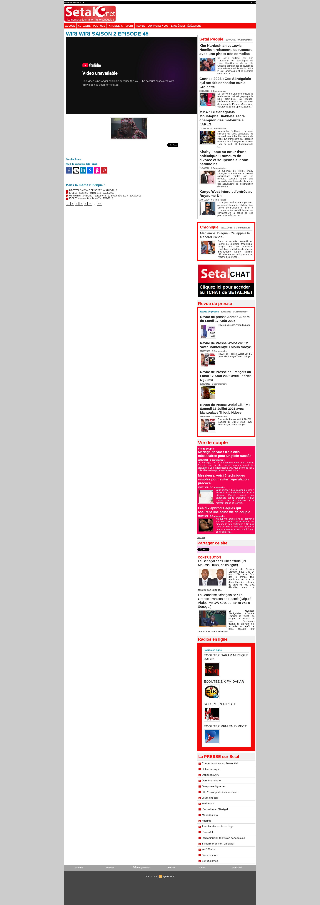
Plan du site (151, 876)
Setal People (211, 39)
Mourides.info (210, 814)
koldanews (208, 803)
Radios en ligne (213, 650)
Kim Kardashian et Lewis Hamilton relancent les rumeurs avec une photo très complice (226, 50)
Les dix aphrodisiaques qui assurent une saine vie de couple (224, 510)
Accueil (70, 26)
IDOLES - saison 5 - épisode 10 (85, 193)
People (140, 26)
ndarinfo (206, 820)
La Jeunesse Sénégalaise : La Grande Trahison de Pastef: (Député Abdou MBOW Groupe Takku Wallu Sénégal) (224, 600)
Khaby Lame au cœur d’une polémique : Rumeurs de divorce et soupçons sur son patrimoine (223, 158)
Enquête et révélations (186, 26)
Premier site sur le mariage (218, 826)
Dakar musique (211, 769)
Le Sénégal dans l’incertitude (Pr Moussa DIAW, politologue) (222, 563)
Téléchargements (140, 867)
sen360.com (209, 849)
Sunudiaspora (210, 855)
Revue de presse (209, 311)
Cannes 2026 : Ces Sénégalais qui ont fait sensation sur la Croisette (225, 83)
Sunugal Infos (210, 860)
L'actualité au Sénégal (215, 809)
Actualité (84, 26)
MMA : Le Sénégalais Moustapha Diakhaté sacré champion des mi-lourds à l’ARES (222, 118)
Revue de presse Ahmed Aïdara (234, 325)
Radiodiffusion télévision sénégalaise (223, 837)
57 (99, 203)
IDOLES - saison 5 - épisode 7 (84, 198)
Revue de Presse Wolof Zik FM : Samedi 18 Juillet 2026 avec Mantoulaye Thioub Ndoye (225, 408)
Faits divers (115, 26)
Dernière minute (211, 780)
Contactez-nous (158, 26)
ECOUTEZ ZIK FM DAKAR (224, 681)
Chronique (209, 227)
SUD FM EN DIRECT (219, 704)
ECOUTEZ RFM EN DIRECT (225, 726)
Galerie (110, 867)
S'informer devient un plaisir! (218, 843)
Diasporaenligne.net (213, 786)
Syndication (168, 876)
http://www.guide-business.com (220, 791)
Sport (129, 26)
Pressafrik (208, 832)
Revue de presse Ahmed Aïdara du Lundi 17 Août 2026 (225, 319)
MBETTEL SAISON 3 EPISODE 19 (86, 190)
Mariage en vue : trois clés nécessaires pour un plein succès (224, 454)
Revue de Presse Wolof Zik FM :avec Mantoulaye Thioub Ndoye (225, 345)
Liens (202, 867)
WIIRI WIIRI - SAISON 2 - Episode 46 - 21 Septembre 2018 (98, 195)
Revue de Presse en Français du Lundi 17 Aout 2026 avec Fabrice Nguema (225, 376)
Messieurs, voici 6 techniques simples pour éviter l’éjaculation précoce (223, 479)
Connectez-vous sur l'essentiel (220, 763)
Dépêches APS (210, 774)
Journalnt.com (210, 797)
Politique (99, 26)
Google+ (201, 537)
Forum (171, 867)
